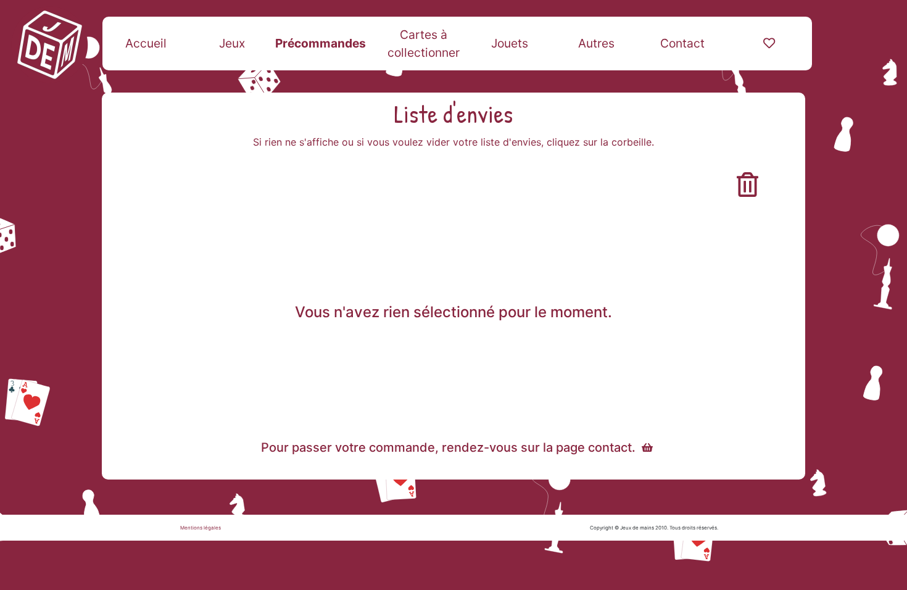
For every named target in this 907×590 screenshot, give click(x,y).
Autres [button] (596, 43)
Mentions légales (200, 528)
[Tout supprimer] (747, 184)
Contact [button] (682, 43)
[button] (769, 43)
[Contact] (647, 447)
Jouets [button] (509, 43)
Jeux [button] (232, 43)
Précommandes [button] (320, 43)
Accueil (146, 43)
